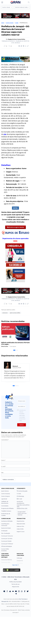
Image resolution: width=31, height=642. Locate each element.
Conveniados (4, 505)
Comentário (5, 439)
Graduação (4, 530)
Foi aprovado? (22, 513)
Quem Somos (5, 491)
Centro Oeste (9, 22)
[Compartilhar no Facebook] (19, 46)
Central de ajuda (22, 491)
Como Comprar (5, 496)
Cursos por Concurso (7, 536)
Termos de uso (16, 584)
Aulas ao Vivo (20, 526)
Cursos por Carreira (6, 538)
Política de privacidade (15, 581)
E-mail (3, 466)
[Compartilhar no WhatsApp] (25, 46)
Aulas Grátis (20, 529)
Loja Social (4, 499)
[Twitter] (28, 591)
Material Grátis (21, 523)
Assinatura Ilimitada (6, 521)
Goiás (16, 22)
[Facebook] (25, 591)
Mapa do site (15, 586)
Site (2, 472)
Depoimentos (20, 521)
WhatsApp (21, 496)
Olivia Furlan (4, 346)
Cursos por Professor (7, 543)
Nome (3, 460)
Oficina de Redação (6, 546)
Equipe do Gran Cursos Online (16, 39)
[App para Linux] (7, 591)
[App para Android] (13, 591)
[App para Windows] (4, 591)
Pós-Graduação (5, 533)
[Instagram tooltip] (19, 591)
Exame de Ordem (6, 528)
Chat (19, 493)
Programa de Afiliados (7, 508)
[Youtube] (16, 591)
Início (2, 22)
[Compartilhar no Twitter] (21, 46)
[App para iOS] (10, 591)
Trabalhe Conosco (6, 511)
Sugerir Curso (20, 531)
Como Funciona (5, 493)
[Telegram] (16, 594)
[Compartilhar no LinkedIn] (23, 46)
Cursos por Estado (6, 541)
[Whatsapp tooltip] (22, 591)
